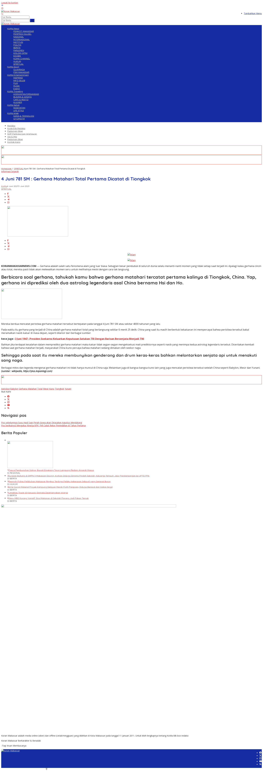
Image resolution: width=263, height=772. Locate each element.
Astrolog (5, 388)
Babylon (14, 388)
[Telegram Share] (8, 199)
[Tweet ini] (8, 196)
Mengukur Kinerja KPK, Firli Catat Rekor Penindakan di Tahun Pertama (43, 425)
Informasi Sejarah (10, 171)
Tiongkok (59, 388)
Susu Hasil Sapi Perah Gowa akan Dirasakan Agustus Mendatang (41, 422)
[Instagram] (8, 402)
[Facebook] (8, 396)
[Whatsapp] (8, 202)
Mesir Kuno (48, 388)
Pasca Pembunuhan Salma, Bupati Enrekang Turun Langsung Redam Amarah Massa (51, 470)
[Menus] (2, 5)
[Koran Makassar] (10, 11)
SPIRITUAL (6, 189)
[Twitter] (8, 399)
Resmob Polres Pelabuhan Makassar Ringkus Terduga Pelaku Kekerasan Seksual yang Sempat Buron (59, 481)
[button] (32, 20)
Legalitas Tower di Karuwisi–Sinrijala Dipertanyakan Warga (38, 492)
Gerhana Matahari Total (30, 388)
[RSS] (8, 408)
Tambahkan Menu (253, 13)
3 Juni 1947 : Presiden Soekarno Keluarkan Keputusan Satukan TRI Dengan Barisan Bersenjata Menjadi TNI (79, 338)
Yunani (68, 388)
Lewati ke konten (9, 2)
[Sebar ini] (7, 193)
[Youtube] (8, 405)
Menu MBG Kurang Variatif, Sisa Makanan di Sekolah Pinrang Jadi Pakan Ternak (49, 498)
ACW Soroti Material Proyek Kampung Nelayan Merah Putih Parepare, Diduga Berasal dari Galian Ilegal (60, 487)
